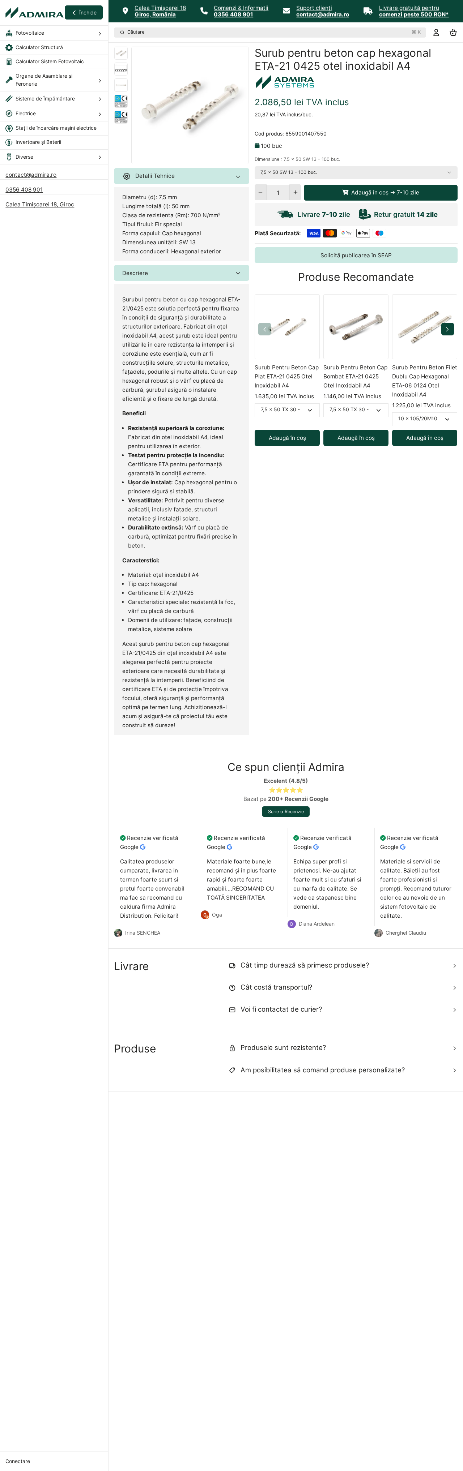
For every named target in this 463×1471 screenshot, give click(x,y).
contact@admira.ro (30, 174)
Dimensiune (297, 159)
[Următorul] (211, 156)
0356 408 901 (24, 189)
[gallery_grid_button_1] (187, 156)
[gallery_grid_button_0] (179, 156)
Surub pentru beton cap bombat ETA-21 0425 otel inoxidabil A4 (355, 376)
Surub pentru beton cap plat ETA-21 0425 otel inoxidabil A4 (287, 376)
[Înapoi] (168, 156)
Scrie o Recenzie (286, 811)
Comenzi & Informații (241, 7)
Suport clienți (314, 7)
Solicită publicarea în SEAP (356, 255)
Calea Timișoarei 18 (160, 7)
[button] (381, 192)
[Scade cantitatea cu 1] (260, 192)
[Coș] (453, 32)
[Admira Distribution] (34, 12)
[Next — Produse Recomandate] (447, 329)
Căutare (273, 32)
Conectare (17, 1461)
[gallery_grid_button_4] (204, 156)
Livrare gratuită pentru (409, 7)
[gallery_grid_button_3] (198, 156)
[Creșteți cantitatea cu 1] (295, 192)
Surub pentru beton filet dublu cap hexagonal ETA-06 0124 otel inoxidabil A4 (424, 381)
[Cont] (436, 32)
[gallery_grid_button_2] (192, 156)
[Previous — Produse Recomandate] (264, 329)
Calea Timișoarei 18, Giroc (39, 204)
